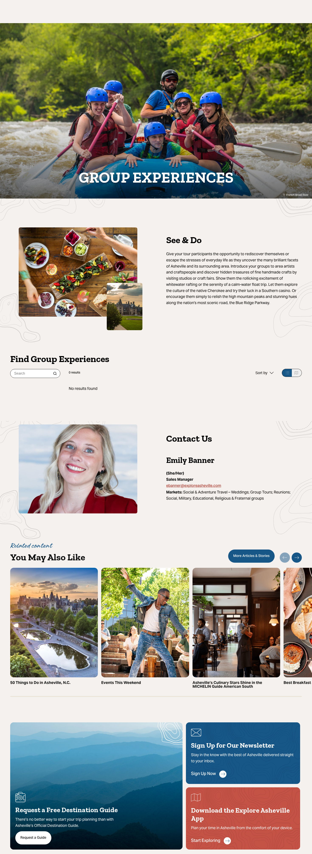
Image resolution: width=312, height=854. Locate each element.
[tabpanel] (185, 389)
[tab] (287, 373)
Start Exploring (205, 841)
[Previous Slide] (285, 557)
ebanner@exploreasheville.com (193, 486)
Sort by (261, 373)
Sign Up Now (203, 774)
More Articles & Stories (251, 556)
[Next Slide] (297, 557)
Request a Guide (33, 837)
